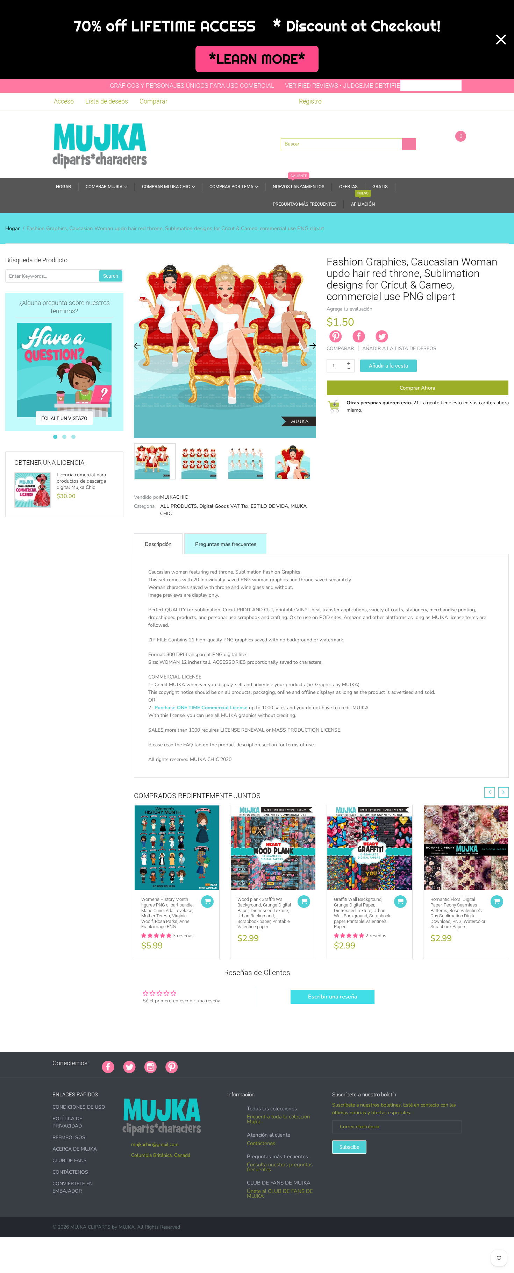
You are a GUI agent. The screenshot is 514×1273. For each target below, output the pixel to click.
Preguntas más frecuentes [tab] (225, 544)
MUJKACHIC (174, 497)
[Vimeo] (248, 1063)
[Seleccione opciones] (207, 901)
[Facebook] (359, 336)
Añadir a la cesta (388, 366)
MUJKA (127, 1227)
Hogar (12, 228)
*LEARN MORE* (257, 59)
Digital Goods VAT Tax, (224, 506)
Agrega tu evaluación (349, 309)
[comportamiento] (283, 1063)
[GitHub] (195, 1063)
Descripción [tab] (158, 544)
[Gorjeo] (129, 1066)
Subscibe (349, 1147)
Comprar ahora (417, 387)
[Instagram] (150, 1066)
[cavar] (274, 1063)
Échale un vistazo (64, 418)
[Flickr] (213, 1063)
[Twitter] (382, 336)
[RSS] (204, 1063)
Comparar (153, 101)
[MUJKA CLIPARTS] (99, 143)
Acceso (64, 101)
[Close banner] (501, 39)
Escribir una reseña (332, 997)
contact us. (391, 767)
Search (110, 276)
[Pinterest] (171, 1066)
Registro (310, 101)
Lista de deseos (106, 101)
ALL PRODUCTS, (179, 506)
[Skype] (265, 1063)
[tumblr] (230, 1063)
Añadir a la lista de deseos (399, 348)
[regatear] (239, 1063)
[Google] (187, 1063)
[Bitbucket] (222, 1063)
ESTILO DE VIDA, (270, 506)
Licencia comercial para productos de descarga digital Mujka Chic (81, 481)
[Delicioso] (257, 1063)
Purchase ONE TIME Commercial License (201, 707)
